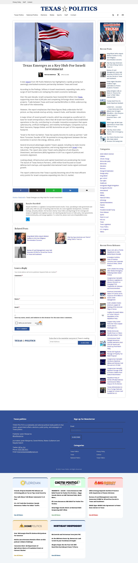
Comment (19, 275)
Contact (30, 2)
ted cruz (102, 219)
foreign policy (104, 173)
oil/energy (103, 200)
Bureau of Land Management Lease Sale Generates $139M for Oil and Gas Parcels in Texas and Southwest (39, 252)
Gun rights (103, 181)
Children (102, 156)
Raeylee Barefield (50, 74)
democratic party (105, 161)
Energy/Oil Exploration (106, 171)
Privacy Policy (17, 2)
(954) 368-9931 (23, 450)
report (28, 82)
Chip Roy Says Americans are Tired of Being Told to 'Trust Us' (78, 238)
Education (103, 166)
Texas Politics (19, 15)
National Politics (32, 15)
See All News (18, 515)
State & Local (104, 217)
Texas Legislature (105, 224)
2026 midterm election (107, 154)
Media (52, 15)
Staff (24, 2)
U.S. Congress (104, 229)
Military (102, 195)
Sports (59, 15)
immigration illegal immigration (109, 185)
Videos (102, 232)
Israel (74, 147)
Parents (102, 205)
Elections (44, 15)
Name (17, 299)
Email (17, 307)
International (104, 190)
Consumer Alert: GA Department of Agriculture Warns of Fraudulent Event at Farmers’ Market (28, 548)
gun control (103, 178)
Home (15, 197)
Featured (21, 197)
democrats (103, 164)
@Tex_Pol (21, 447)
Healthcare (103, 183)
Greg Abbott (103, 176)
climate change (104, 159)
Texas (80, 97)
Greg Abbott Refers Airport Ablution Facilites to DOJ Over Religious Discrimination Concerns (38, 238)
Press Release (104, 212)
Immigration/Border (106, 188)
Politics (102, 207)
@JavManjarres (18, 436)
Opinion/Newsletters (106, 202)
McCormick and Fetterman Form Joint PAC (66, 534)
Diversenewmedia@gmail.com (27, 452)
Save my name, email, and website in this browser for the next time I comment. (43, 317)
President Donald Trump (107, 210)
